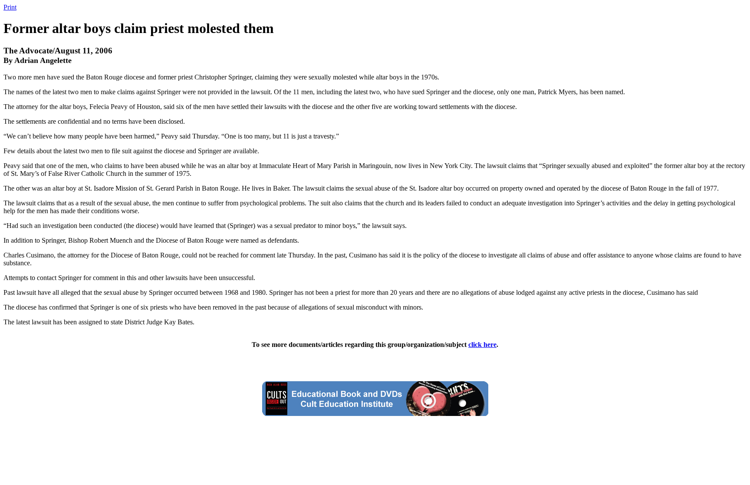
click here (482, 344)
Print (9, 7)
